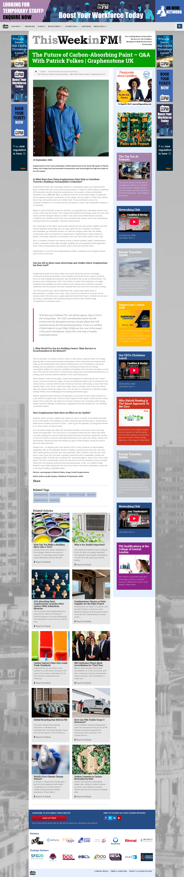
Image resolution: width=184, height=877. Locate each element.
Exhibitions (71, 26)
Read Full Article (43, 562)
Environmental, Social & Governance (63, 72)
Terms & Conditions (119, 871)
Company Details (101, 871)
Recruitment (54, 26)
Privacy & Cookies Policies (140, 871)
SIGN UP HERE (49, 818)
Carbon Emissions (58, 494)
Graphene (54, 500)
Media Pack (99, 26)
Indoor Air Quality (77, 494)
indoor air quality (80, 418)
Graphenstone (40, 500)
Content (15, 26)
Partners (86, 26)
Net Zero (91, 494)
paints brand (38, 254)
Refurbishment (41, 494)
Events (41, 26)
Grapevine (30, 26)
